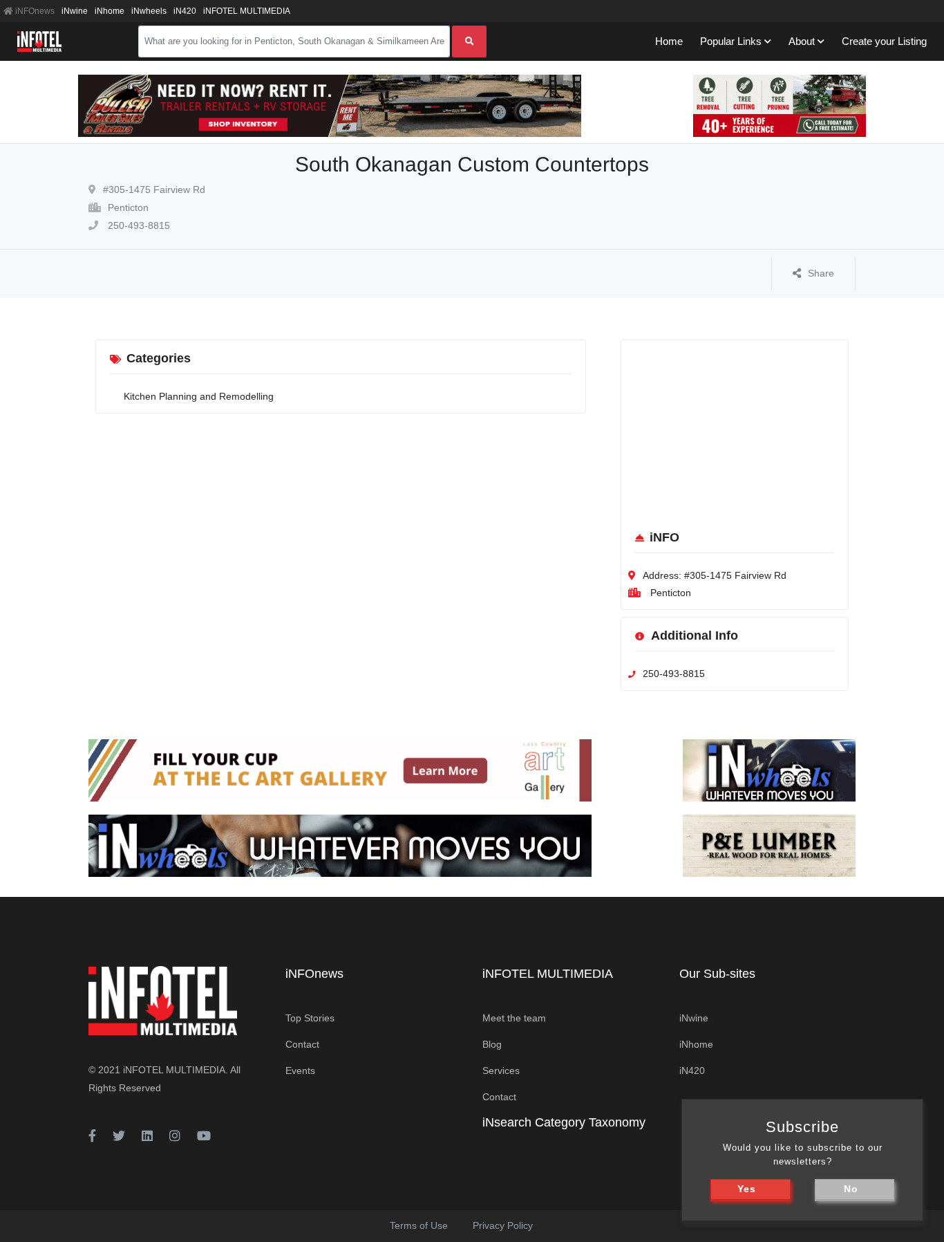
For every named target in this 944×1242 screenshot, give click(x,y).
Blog (492, 1044)
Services (501, 1070)
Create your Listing (884, 41)
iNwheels (149, 11)
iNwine (75, 11)
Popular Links (731, 41)
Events (300, 1070)
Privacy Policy (503, 1225)
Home (669, 41)
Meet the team (514, 1017)
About (802, 41)
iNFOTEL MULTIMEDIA (246, 11)
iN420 (184, 11)
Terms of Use (419, 1225)
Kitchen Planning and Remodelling (199, 396)
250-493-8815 (137, 225)
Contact (302, 1044)
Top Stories (309, 1017)
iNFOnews (34, 11)
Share (821, 273)
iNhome (109, 11)
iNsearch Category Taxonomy (563, 1122)
